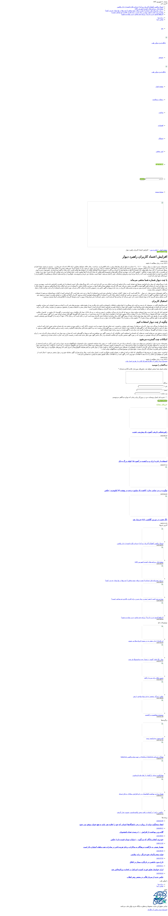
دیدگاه (165, 383)
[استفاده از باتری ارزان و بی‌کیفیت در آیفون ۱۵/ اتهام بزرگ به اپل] (148, 457)
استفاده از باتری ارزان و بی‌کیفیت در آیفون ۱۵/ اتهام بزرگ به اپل (143, 461)
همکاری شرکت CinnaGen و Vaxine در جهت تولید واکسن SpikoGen (142, 757)
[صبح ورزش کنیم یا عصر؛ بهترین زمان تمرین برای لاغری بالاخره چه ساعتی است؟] (152, 597)
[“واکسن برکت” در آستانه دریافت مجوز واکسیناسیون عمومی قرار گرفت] (152, 810)
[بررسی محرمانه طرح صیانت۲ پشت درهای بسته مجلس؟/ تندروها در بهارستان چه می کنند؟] (152, 579)
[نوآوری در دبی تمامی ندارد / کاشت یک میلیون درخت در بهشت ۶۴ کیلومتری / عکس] (148, 486)
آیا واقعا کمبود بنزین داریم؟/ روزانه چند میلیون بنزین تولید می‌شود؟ (142, 14)
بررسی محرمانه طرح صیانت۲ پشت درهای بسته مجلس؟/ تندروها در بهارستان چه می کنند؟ (134, 10)
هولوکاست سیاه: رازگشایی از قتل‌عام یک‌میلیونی (147, 775)
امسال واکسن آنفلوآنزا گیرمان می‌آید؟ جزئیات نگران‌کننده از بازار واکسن (140, 7)
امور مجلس (159, 151)
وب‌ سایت (164, 393)
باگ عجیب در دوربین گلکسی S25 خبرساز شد (150, 520)
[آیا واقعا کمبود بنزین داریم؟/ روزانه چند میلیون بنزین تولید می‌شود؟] (152, 616)
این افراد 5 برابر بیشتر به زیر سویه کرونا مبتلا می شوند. (145, 641)
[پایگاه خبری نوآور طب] (159, 43)
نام (165, 386)
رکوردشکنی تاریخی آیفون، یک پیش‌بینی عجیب (149, 432)
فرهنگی (160, 138)
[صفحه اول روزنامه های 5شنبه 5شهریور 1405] (152, 560)
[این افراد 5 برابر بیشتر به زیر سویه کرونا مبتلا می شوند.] (152, 639)
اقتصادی (160, 125)
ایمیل (165, 390)
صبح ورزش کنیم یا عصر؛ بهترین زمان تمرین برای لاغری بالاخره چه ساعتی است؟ (137, 12)
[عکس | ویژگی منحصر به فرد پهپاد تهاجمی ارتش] (152, 694)
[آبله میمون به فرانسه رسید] (152, 736)
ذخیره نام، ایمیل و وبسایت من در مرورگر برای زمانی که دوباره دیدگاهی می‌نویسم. (138, 397)
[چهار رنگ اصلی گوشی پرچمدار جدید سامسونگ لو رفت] (152, 657)
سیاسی (161, 112)
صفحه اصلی (159, 86)
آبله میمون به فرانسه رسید (154, 738)
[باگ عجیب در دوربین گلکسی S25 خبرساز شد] (148, 516)
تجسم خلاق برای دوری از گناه (153, 678)
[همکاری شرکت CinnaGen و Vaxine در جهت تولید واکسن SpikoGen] (152, 755)
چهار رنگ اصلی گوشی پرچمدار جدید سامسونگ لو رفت (145, 659)
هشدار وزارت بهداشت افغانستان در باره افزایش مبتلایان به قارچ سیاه (141, 794)
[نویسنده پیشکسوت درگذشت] (152, 713)
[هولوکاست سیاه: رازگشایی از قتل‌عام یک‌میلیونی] (152, 773)
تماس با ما (160, 19)
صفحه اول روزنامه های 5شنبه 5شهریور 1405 (149, 9)
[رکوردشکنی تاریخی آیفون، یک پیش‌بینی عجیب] (148, 428)
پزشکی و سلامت (157, 99)
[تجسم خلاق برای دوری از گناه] (152, 676)
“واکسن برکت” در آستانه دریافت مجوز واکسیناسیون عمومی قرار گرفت (140, 812)
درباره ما (160, 18)
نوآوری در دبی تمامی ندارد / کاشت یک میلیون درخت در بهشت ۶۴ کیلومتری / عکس (135, 490)
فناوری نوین (159, 164)
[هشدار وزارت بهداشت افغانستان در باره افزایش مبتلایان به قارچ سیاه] (152, 792)
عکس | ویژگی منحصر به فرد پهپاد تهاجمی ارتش (148, 696)
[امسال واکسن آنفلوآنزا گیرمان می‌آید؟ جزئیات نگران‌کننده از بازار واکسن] (152, 542)
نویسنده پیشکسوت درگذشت (154, 715)
